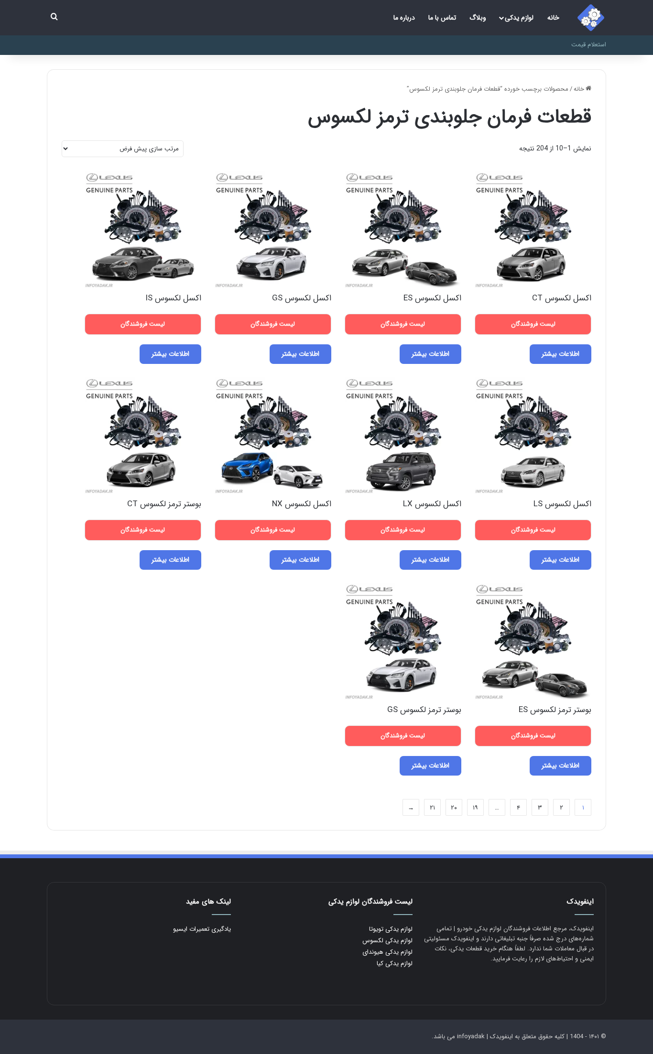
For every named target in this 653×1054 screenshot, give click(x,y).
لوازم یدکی (519, 17)
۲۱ (432, 808)
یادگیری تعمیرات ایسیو (202, 929)
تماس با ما (442, 17)
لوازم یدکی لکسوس (387, 941)
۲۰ (454, 808)
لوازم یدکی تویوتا (391, 929)
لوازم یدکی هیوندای (387, 952)
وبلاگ (477, 17)
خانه (553, 17)
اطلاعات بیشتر (560, 354)
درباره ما (404, 17)
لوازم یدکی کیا (395, 963)
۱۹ (475, 808)
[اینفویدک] (591, 17)
